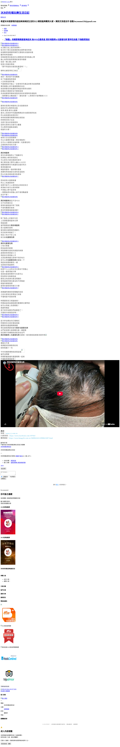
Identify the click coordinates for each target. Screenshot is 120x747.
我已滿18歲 (4, 743)
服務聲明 (75, 724)
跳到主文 (3, 17)
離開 (9, 743)
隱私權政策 (69, 724)
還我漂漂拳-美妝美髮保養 (18, 462)
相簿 (5, 28)
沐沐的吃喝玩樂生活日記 (15, 12)
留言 (21, 456)
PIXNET (48, 724)
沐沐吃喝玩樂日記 (6, 446)
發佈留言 (3, 478)
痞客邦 (18, 456)
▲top (2, 465)
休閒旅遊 (14, 25)
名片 (5, 32)
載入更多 (3, 468)
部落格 (6, 30)
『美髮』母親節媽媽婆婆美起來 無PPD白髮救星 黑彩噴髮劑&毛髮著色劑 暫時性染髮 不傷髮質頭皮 (47, 39)
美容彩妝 (13, 460)
